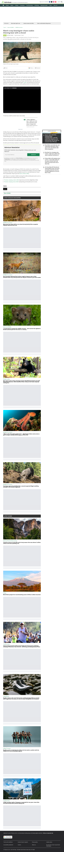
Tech (50, 5)
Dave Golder (10, 35)
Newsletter (38, 67)
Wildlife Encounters (19, 27)
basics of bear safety (24, 173)
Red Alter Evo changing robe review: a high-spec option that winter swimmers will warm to (52, 154)
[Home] (3, 5)
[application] (22, 99)
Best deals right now (15, 23)
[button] (60, 1)
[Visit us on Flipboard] (55, 2)
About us (34, 844)
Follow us (31, 67)
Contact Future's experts (23, 842)
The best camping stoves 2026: (11, 181)
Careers (19, 844)
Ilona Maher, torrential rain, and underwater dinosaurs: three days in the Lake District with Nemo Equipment (52, 147)
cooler (24, 82)
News (12, 5)
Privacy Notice (7, 159)
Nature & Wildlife (10, 27)
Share (6, 67)
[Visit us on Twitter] (51, 2)
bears (5, 189)
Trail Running (29, 5)
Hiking (16, 5)
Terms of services (19, 158)
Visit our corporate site (48, 833)
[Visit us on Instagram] (53, 2)
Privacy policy (35, 842)
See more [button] (20, 129)
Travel (4, 27)
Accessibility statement (8, 844)
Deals (7, 5)
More (55, 5)
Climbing (37, 5)
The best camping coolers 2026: (11, 180)
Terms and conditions (8, 842)
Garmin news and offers (29, 23)
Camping (22, 5)
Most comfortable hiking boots (44, 23)
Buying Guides (44, 5)
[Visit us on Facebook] (49, 2)
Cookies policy (49, 842)
